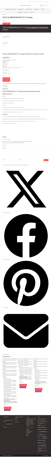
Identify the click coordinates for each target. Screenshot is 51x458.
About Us (30, 1)
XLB (46, 450)
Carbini (40, 83)
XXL (38, 452)
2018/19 (44, 423)
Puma (39, 445)
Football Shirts (14, 83)
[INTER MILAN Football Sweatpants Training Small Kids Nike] (6, 45)
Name (4, 159)
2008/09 (42, 418)
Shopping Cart (39, 1)
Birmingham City (8, 83)
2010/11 (39, 420)
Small (44, 445)
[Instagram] (6, 1)
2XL (38, 418)
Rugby (41, 445)
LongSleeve (44, 436)
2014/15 (39, 421)
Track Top (44, 446)
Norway (40, 442)
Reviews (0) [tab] (5, 86)
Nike (44, 440)
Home (43, 431)
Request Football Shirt (45, 455)
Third (41, 446)
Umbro (40, 450)
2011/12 (41, 420)
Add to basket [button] (7, 407)
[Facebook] (4, 1)
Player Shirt (44, 442)
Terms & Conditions (29, 431)
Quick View (5, 377)
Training (44, 83)
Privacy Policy (28, 432)
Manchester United (40, 438)
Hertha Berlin (25, 376)
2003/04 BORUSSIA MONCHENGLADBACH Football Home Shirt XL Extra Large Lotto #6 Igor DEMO (10, 401)
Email (19, 159)
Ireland (46, 431)
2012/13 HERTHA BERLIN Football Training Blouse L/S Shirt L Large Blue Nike (25, 378)
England (42, 427)
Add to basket (6, 23)
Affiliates (27, 435)
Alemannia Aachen (37, 381)
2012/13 (45, 420)
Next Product (6, 42)
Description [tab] (5, 85)
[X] (3, 429)
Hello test (16, 419)
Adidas (39, 425)
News (47, 1)
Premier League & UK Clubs (20, 83)
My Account (34, 1)
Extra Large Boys (44, 429)
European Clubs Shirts (29, 421)
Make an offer (6, 80)
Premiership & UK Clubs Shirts (31, 418)
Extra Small (39, 431)
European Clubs (8, 399)
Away (39, 427)
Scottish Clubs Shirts (29, 420)
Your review (5, 148)
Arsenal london (43, 425)
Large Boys (44, 434)
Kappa (38, 434)
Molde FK (40, 440)
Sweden (39, 446)
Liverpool (39, 436)
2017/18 (39, 423)
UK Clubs (26, 83)
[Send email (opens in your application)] (7, 1)
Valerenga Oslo (44, 450)
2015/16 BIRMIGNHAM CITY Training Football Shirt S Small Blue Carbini (40, 28)
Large (42, 83)
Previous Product (7, 36)
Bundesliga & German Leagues (23, 376)
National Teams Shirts (29, 422)
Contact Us (44, 1)
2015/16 (31, 83)
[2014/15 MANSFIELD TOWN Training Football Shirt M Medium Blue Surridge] (6, 39)
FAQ (27, 434)
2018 (41, 423)
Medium (45, 438)
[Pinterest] (5, 1)
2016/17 (46, 421)
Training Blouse (43, 448)
